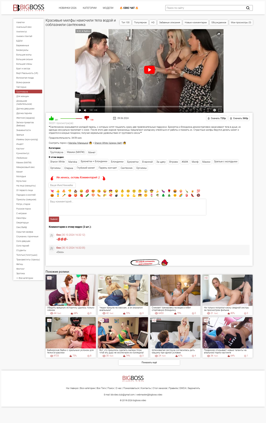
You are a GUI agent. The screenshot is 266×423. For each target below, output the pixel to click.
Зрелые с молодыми (225, 161)
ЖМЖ (185, 161)
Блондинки (117, 161)
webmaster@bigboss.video (149, 394)
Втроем (173, 161)
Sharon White (57, 161)
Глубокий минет (86, 167)
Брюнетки (133, 161)
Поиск (110, 388)
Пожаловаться (131, 388)
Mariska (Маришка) (78, 143)
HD (153, 22)
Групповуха (56, 152)
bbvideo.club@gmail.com (123, 394)
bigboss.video (139, 400)
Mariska (72, 161)
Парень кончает (108, 167)
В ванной (147, 161)
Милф (195, 161)
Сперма (68, 168)
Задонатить (194, 388)
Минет (92, 152)
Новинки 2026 (68, 7)
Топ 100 (125, 22)
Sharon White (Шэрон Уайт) (109, 143)
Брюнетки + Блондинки (94, 161)
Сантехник (127, 168)
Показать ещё (149, 362)
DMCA (182, 388)
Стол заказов (160, 388)
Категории (90, 7)
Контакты (146, 388)
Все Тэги (101, 388)
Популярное (140, 22)
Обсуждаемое (218, 22)
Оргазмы (55, 168)
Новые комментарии (196, 22)
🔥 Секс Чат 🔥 (129, 7)
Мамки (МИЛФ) (76, 152)
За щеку (161, 161)
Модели (108, 7)
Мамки (206, 161)
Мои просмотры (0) (241, 22)
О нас (119, 388)
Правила (173, 388)
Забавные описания (169, 22)
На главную (72, 388)
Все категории (87, 388)
